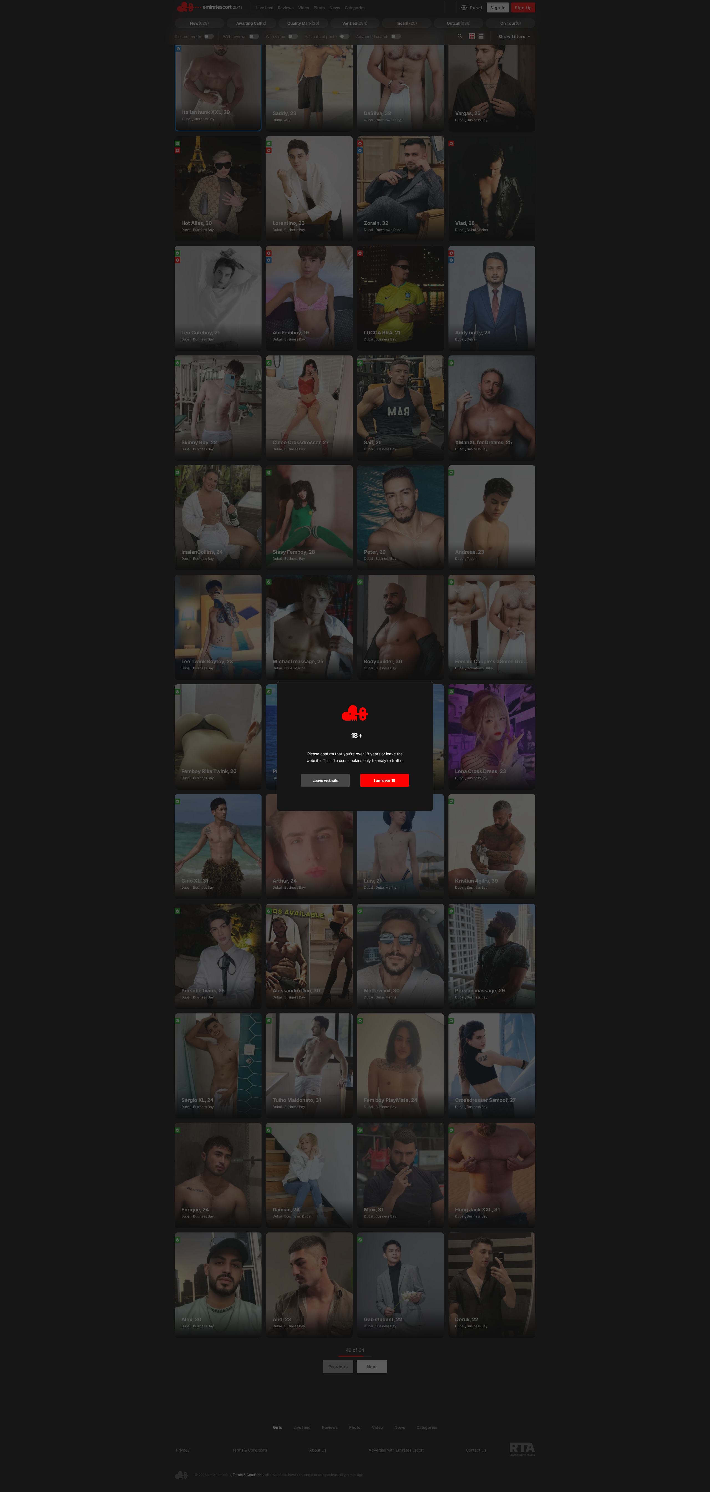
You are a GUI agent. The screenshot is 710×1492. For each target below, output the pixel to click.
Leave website (325, 780)
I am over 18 (384, 780)
